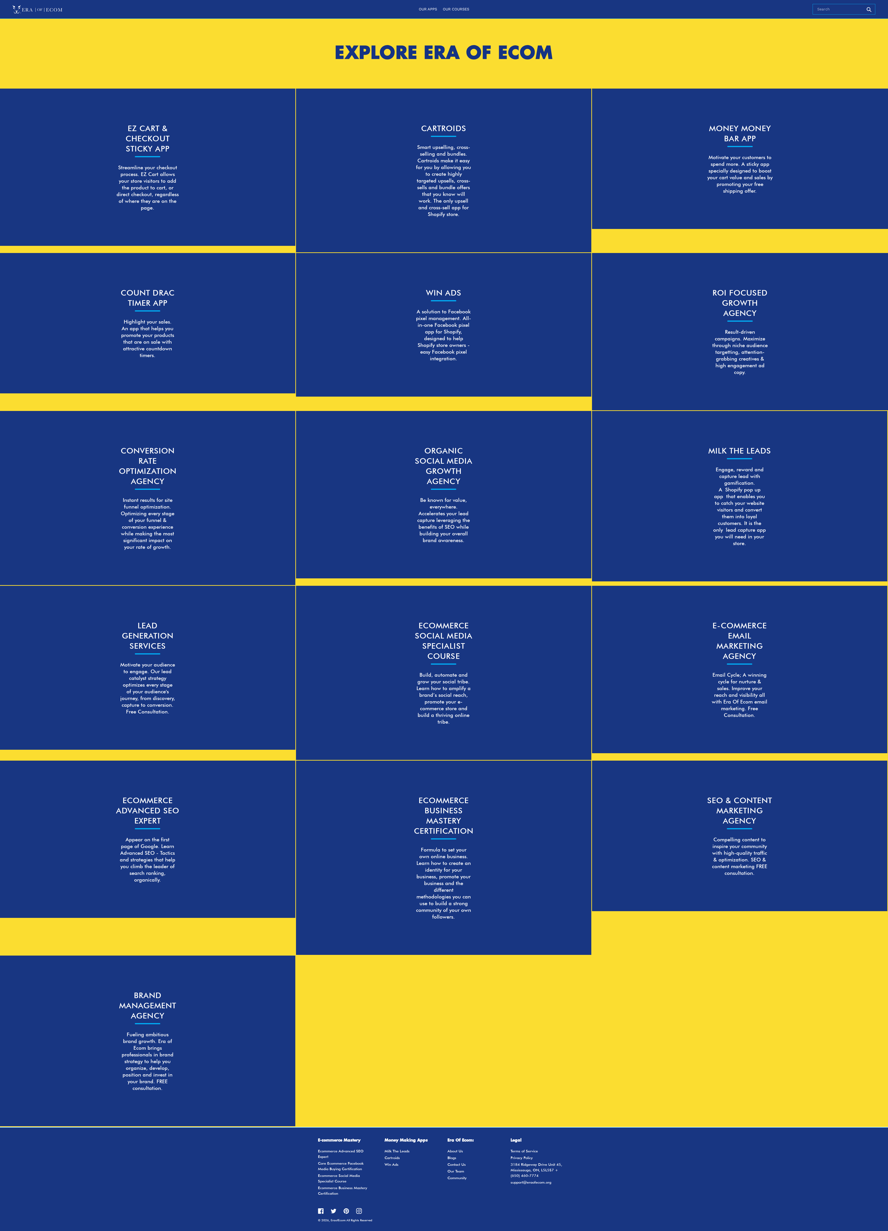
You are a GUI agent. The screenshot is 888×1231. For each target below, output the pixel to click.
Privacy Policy (522, 1158)
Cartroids (392, 1158)
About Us (455, 1151)
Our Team (455, 1171)
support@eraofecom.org (531, 1182)
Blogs (451, 1158)
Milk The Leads (397, 1151)
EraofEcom (338, 1220)
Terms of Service (524, 1151)
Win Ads (391, 1164)
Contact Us (456, 1164)
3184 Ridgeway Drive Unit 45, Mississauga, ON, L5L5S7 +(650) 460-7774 (536, 1170)
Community (457, 1178)
